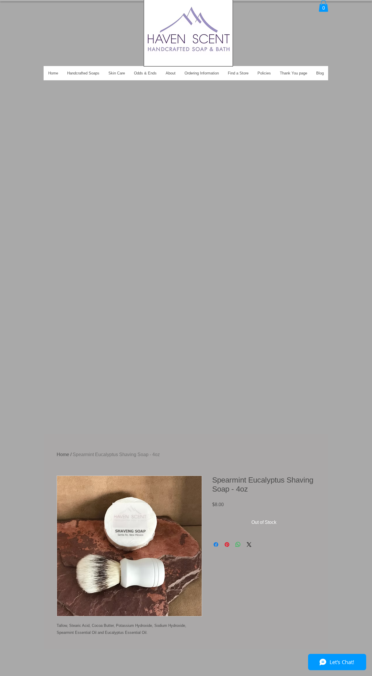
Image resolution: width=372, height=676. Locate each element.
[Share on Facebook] (215, 544)
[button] (323, 6)
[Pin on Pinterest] (226, 544)
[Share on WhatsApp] (238, 544)
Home (63, 454)
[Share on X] (249, 544)
